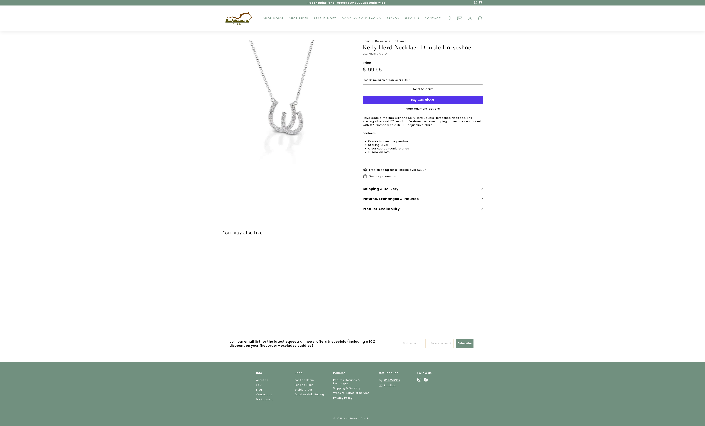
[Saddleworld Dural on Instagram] (419, 380)
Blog (259, 389)
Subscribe (465, 343)
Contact (433, 18)
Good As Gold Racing (362, 18)
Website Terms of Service (351, 393)
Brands (393, 18)
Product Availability (381, 209)
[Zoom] (286, 104)
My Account (264, 399)
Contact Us (264, 394)
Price (367, 63)
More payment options (423, 109)
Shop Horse (273, 18)
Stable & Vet (325, 18)
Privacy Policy (342, 398)
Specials (412, 18)
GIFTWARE (401, 41)
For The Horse (304, 380)
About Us (262, 380)
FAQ (259, 385)
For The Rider (304, 385)
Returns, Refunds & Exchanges (346, 381)
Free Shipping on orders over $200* (386, 80)
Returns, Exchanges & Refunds (391, 198)
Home (367, 41)
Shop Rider (298, 18)
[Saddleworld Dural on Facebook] (426, 380)
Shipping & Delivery (381, 189)
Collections (382, 41)
